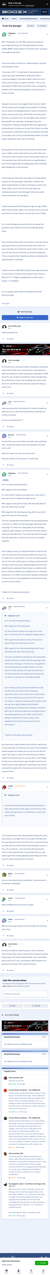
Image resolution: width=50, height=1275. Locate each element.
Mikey (10, 874)
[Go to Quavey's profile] (4, 436)
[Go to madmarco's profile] (5, 1090)
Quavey (11, 435)
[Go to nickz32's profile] (5, 1184)
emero (10, 898)
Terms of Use (7, 1265)
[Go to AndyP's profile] (4, 787)
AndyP (10, 786)
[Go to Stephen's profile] (5, 1154)
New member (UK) (16, 1077)
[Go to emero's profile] (4, 899)
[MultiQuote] (3, 339)
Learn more (4, 4)
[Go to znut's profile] (4, 403)
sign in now (6, 986)
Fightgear (12, 33)
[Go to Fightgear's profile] (4, 34)
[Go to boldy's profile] (4, 920)
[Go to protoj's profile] (5, 1118)
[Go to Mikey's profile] (4, 875)
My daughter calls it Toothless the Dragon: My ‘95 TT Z (27, 1185)
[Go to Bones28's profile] (5, 1078)
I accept (43, 1263)
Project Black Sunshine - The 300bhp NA (24, 1090)
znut (10, 402)
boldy (10, 919)
